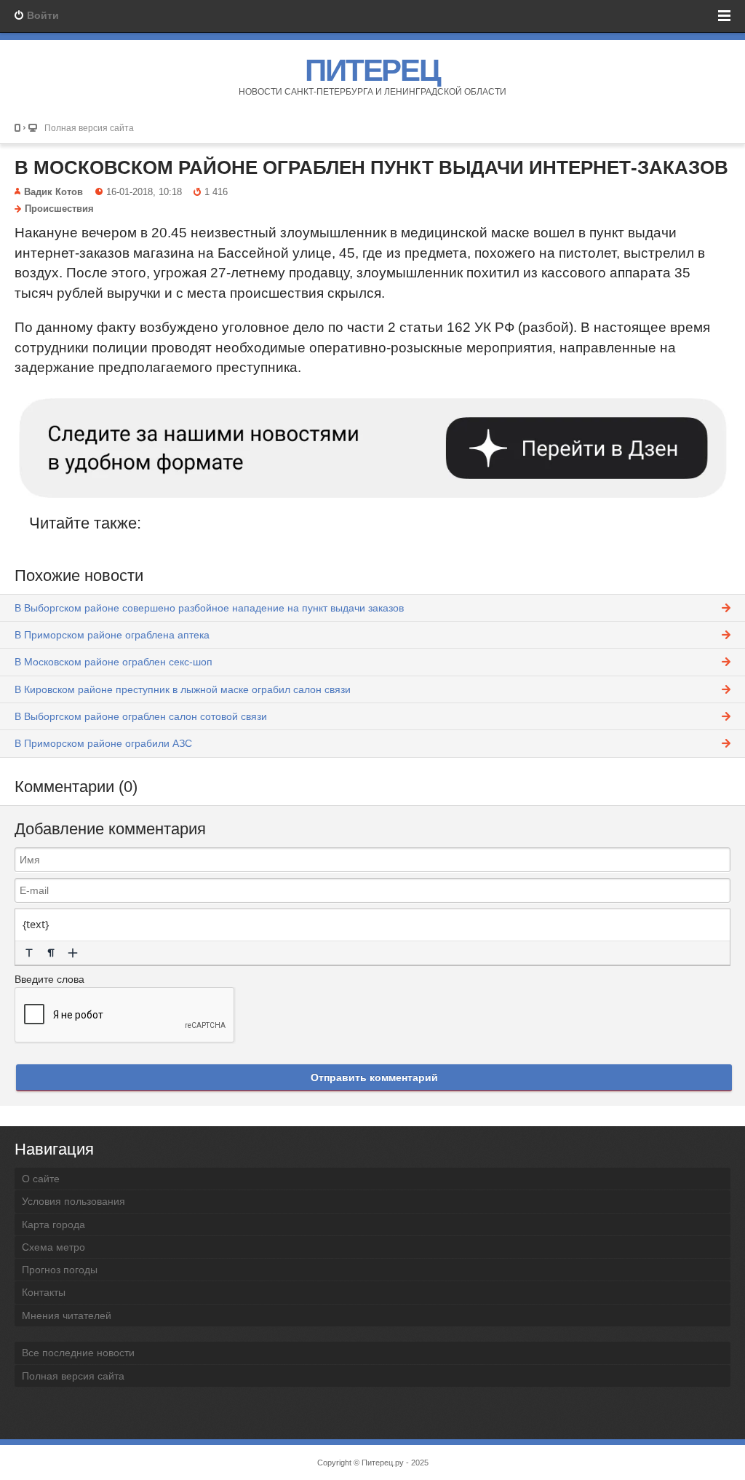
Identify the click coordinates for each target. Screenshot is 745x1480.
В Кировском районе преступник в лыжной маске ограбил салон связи (183, 689)
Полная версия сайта (89, 127)
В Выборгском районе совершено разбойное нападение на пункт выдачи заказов (209, 608)
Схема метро (53, 1247)
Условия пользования (73, 1201)
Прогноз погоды (59, 1269)
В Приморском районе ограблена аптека (112, 635)
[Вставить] (73, 953)
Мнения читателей (66, 1315)
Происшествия (59, 209)
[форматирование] (29, 953)
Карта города (53, 1224)
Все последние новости (78, 1352)
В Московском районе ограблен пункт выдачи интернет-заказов (371, 167)
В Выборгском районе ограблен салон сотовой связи (141, 716)
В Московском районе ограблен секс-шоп (113, 662)
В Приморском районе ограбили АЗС (103, 743)
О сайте (41, 1178)
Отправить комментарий (374, 1077)
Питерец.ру (383, 1462)
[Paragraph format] (51, 953)
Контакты (43, 1292)
